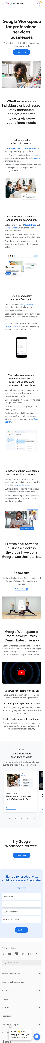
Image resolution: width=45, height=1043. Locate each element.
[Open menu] (3, 3)
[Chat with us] (36, 1036)
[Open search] (39, 3)
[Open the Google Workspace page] (15, 3)
